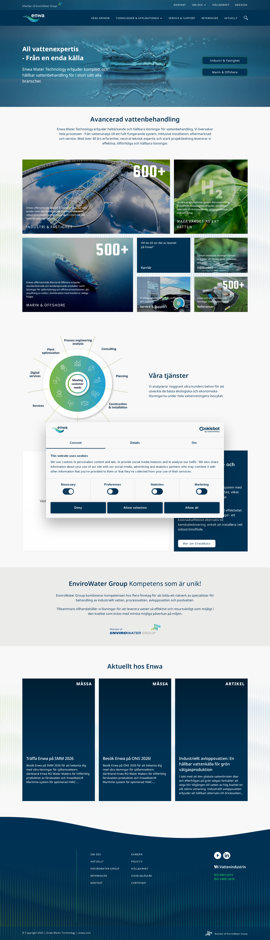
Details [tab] (135, 442)
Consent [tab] (76, 442)
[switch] (112, 491)
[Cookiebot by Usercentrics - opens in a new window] (202, 430)
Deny (78, 507)
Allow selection (135, 507)
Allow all (191, 507)
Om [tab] (194, 442)
